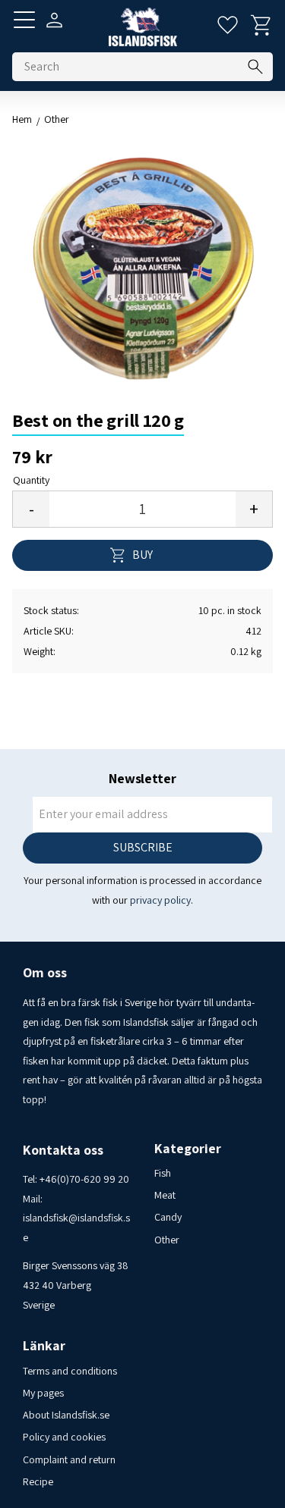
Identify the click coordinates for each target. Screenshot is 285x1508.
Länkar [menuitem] (44, 1346)
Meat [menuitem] (165, 1195)
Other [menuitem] (166, 1239)
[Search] (255, 66)
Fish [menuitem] (162, 1173)
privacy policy (160, 900)
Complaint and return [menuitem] (69, 1459)
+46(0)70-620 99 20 (84, 1179)
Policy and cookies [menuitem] (64, 1437)
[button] (24, 20)
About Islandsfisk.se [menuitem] (66, 1415)
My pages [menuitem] (43, 1393)
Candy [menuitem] (168, 1217)
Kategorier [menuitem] (187, 1148)
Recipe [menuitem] (38, 1481)
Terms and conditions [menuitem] (70, 1371)
